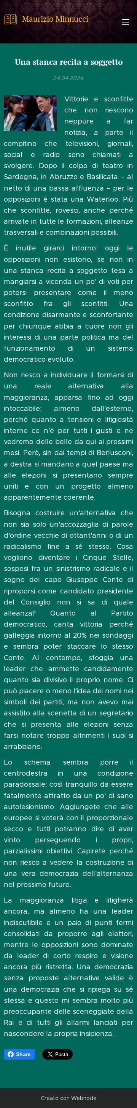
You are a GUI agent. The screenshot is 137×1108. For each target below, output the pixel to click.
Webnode (84, 1098)
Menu (125, 21)
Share (23, 1054)
